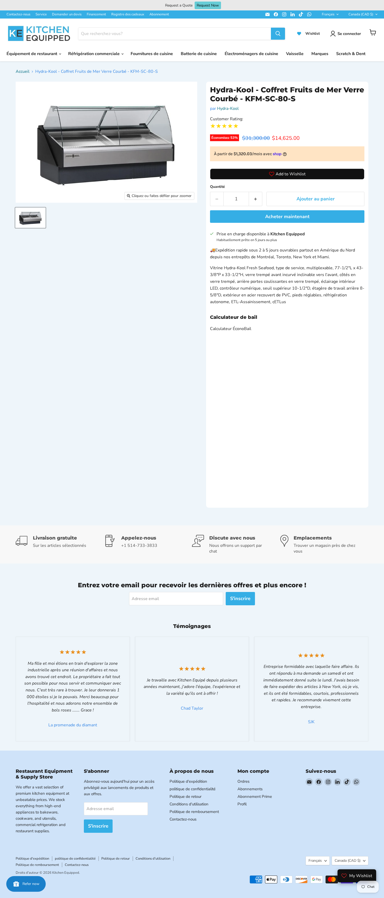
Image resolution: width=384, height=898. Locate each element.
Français (328, 14)
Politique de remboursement (194, 811)
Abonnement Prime (254, 796)
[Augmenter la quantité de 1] (255, 199)
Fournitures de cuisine (152, 54)
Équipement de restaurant (32, 54)
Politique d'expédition (188, 781)
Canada (360, 14)
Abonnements (250, 789)
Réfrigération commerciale (94, 54)
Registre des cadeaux (127, 14)
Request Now (208, 5)
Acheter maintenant (287, 216)
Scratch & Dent (350, 54)
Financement (96, 14)
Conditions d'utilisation (189, 804)
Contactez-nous (18, 14)
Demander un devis (67, 14)
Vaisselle (295, 54)
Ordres (243, 781)
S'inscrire (240, 598)
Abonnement (159, 14)
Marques (319, 54)
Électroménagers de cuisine (251, 54)
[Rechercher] (278, 34)
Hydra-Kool (228, 108)
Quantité (217, 186)
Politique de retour (185, 796)
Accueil (23, 71)
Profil (242, 804)
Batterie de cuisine (199, 54)
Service (41, 14)
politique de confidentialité (193, 789)
